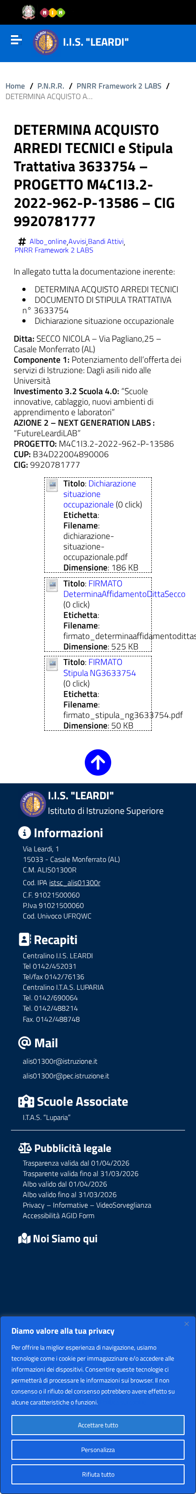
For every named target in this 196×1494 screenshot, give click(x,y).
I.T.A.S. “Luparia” (47, 1117)
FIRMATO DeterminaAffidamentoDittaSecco (124, 588)
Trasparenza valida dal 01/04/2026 (76, 1162)
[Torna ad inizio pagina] (98, 769)
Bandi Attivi (106, 241)
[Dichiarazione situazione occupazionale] (52, 484)
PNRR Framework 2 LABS (119, 85)
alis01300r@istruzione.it (60, 1061)
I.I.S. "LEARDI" (96, 41)
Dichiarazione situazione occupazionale (99, 493)
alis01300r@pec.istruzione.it (66, 1075)
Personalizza (98, 1449)
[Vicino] (186, 1323)
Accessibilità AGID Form (58, 1215)
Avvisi (77, 241)
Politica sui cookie (123, 1402)
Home (15, 85)
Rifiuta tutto (98, 1474)
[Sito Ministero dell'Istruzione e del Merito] (46, 12)
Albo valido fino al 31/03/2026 (70, 1194)
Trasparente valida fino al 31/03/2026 (81, 1173)
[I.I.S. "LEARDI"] (46, 41)
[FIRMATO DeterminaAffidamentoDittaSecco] (52, 584)
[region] (98, 1405)
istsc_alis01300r (74, 882)
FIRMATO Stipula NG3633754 (99, 667)
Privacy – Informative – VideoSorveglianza (87, 1204)
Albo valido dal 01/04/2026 (65, 1183)
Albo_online (48, 241)
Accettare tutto (98, 1425)
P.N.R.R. (50, 85)
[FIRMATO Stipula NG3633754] (52, 663)
